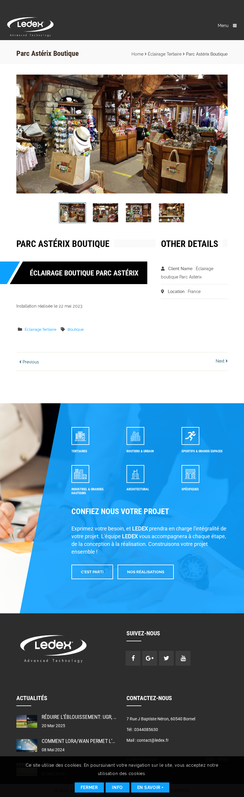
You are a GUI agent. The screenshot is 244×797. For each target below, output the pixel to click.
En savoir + (150, 787)
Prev (30, 134)
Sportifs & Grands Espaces (202, 451)
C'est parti (92, 572)
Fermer (89, 787)
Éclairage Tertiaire (165, 54)
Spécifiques (190, 489)
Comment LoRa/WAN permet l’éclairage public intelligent (111, 741)
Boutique (76, 329)
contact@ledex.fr (153, 740)
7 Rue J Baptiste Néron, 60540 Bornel (160, 718)
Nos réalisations (145, 572)
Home (137, 54)
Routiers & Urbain (140, 451)
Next (213, 134)
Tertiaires (79, 451)
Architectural (137, 489)
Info (117, 787)
